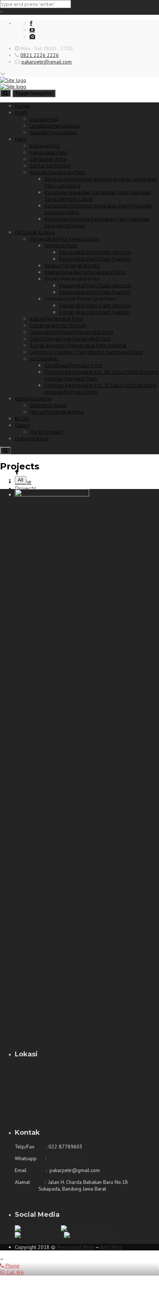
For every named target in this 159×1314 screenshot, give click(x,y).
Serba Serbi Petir (50, 166)
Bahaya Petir (45, 146)
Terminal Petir (60, 245)
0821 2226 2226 (39, 55)
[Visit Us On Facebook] (87, 1228)
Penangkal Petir (49, 152)
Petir (20, 139)
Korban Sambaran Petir (58, 172)
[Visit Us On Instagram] (90, 1235)
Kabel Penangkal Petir (56, 319)
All (20, 480)
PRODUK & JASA (35, 232)
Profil (21, 112)
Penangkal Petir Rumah (58, 325)
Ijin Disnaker (44, 358)
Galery (22, 425)
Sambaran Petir (48, 159)
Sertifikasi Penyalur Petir (73, 365)
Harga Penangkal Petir (57, 412)
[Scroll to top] (1, 1259)
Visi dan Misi (44, 119)
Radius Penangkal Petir (72, 265)
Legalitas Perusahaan (55, 126)
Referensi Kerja (33, 398)
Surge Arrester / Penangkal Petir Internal (78, 345)
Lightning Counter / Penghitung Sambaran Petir (86, 352)
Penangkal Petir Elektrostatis (64, 239)
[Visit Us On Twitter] (38, 1228)
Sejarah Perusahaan (53, 132)
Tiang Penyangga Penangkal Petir (70, 339)
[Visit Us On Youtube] (39, 1235)
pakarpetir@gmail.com (46, 61)
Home (22, 106)
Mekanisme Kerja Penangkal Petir (85, 272)
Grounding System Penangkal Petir (72, 332)
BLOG (22, 418)
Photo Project (46, 432)
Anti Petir (111, 1247)
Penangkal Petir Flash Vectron (95, 252)
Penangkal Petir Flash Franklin (95, 259)
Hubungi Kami (31, 438)
